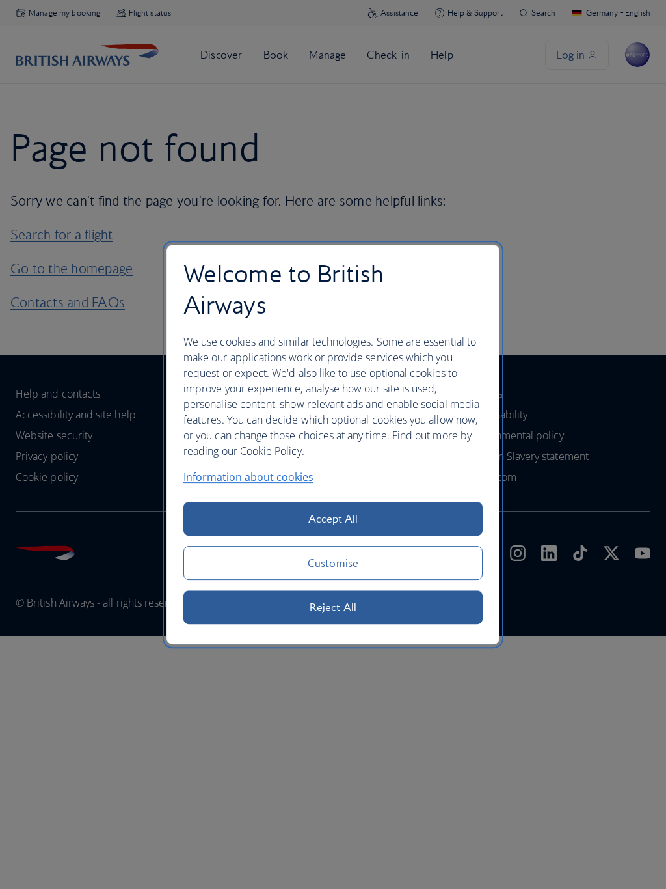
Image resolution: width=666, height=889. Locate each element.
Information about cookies (248, 477)
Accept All (333, 518)
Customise (333, 562)
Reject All (333, 607)
